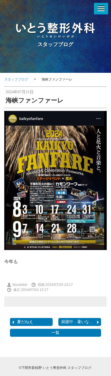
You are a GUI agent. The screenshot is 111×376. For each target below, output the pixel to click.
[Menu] (101, 8)
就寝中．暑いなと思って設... (81, 321)
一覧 (55, 332)
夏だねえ (25, 321)
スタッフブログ (55, 44)
